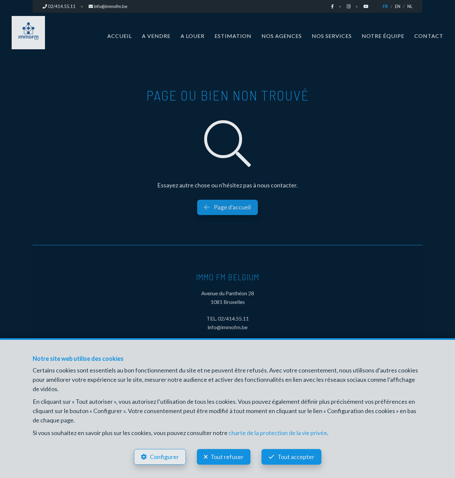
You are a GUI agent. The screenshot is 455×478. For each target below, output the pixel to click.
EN (397, 6)
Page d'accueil (232, 207)
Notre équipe (383, 36)
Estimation (233, 36)
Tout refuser (227, 456)
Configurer (164, 456)
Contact (428, 36)
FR (385, 6)
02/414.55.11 (233, 318)
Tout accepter (295, 456)
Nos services (332, 36)
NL (409, 6)
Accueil (119, 36)
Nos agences (281, 36)
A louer (193, 36)
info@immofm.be (227, 327)
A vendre (156, 36)
